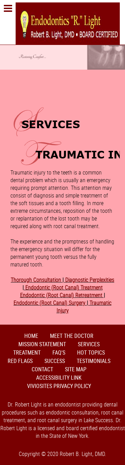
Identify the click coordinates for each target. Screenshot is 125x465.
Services (89, 344)
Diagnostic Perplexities (89, 280)
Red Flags (20, 361)
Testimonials (93, 361)
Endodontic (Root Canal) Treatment (63, 287)
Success (54, 361)
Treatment (27, 352)
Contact (42, 369)
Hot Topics (91, 352)
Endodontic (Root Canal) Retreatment (62, 295)
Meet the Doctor (71, 336)
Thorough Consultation (36, 280)
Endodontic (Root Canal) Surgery (50, 303)
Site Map (75, 369)
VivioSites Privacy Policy (59, 386)
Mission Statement (42, 344)
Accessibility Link (59, 377)
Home (31, 336)
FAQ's (58, 352)
